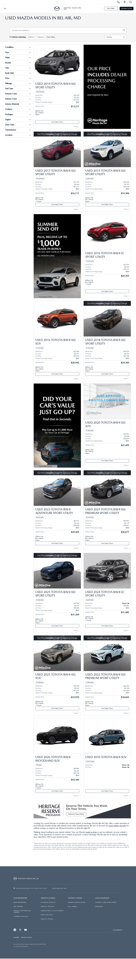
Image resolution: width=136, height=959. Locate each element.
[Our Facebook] (15, 930)
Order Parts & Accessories (52, 910)
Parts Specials (47, 915)
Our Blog (99, 906)
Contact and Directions (105, 902)
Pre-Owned (18, 906)
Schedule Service (126, 8)
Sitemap (16, 937)
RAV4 (30, 37)
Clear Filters (50, 37)
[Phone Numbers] (119, 2)
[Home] (57, 8)
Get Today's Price (57, 122)
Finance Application (76, 902)
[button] (57, 91)
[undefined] (82, 810)
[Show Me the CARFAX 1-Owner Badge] (39, 199)
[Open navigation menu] (4, 8)
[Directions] (125, 2)
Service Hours (47, 919)
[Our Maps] (20, 930)
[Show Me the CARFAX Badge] (39, 112)
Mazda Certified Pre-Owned (23, 911)
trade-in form (91, 832)
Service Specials (48, 906)
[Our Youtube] (25, 930)
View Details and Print (43, 297)
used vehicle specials (117, 826)
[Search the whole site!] (130, 2)
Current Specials (21, 916)
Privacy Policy (26, 937)
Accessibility (117, 930)
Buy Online (111, 8)
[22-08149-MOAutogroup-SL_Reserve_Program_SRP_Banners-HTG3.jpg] (82, 810)
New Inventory (20, 902)
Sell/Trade (72, 906)
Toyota (40, 37)
